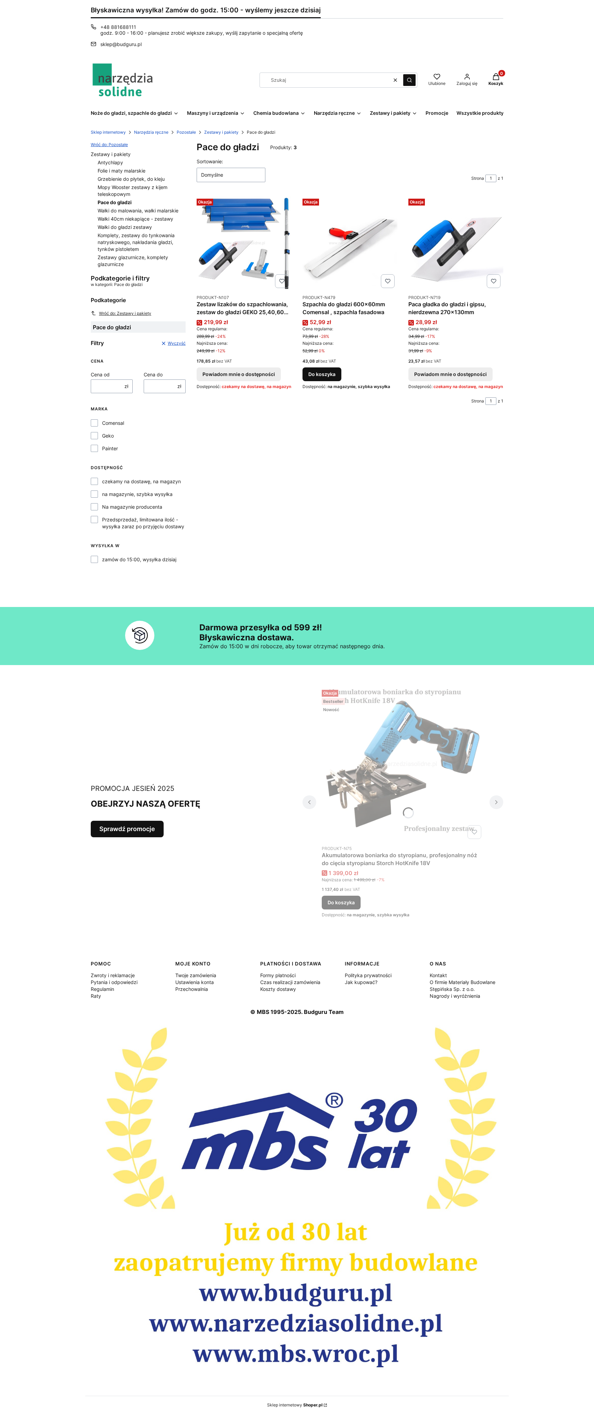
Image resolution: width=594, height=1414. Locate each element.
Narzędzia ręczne (151, 132)
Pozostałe (186, 132)
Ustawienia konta (194, 982)
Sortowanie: (210, 161)
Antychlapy (110, 162)
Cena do (153, 374)
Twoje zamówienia (195, 975)
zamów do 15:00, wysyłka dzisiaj (139, 559)
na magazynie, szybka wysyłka (137, 494)
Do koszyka (322, 374)
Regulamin (102, 989)
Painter (110, 448)
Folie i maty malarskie (121, 171)
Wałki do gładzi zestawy (125, 227)
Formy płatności (278, 975)
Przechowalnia (191, 989)
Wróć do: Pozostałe (109, 144)
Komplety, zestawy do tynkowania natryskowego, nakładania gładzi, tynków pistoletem (136, 242)
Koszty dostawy (278, 989)
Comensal (113, 423)
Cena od (100, 374)
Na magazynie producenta (132, 507)
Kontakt (438, 975)
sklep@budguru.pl (121, 44)
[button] (409, 80)
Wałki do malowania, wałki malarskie (138, 210)
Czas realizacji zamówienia (290, 982)
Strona (477, 178)
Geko (108, 436)
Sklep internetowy (108, 132)
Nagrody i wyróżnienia (455, 996)
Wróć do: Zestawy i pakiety (125, 313)
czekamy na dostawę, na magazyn (141, 481)
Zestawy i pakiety (221, 132)
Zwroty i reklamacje (113, 975)
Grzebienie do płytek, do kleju (131, 179)
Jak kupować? (361, 982)
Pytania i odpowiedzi (114, 982)
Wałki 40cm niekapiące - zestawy (135, 219)
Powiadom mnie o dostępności (238, 374)
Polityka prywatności (368, 975)
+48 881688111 (118, 27)
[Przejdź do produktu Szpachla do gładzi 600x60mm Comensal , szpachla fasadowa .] (349, 243)
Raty (96, 996)
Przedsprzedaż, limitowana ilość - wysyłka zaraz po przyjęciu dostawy (143, 523)
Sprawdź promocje (127, 828)
